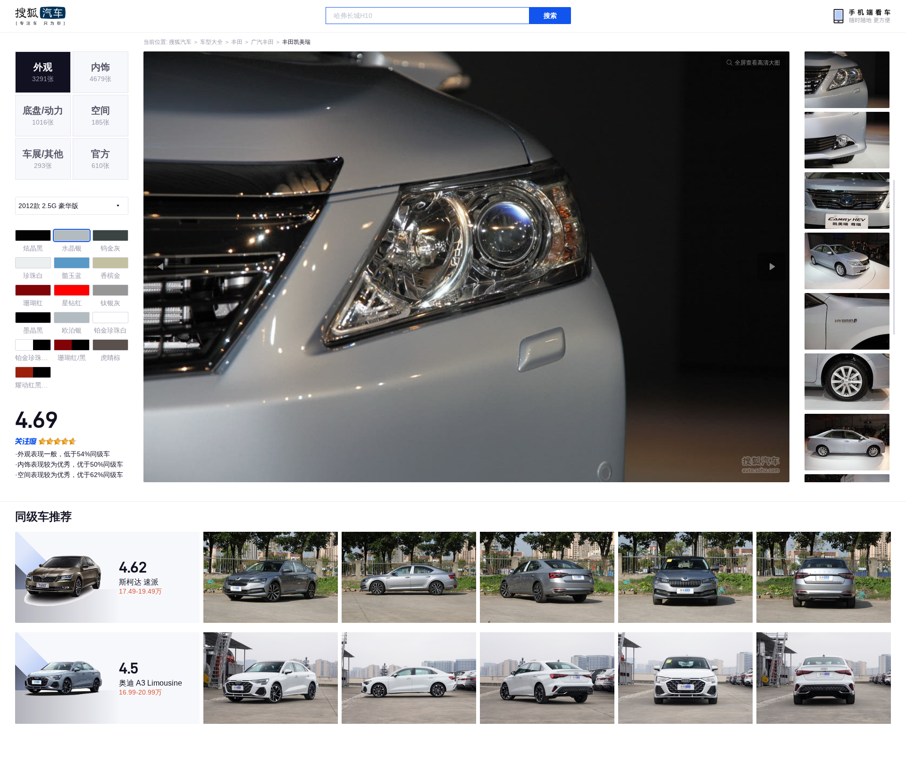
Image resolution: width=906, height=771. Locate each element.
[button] (305, 266)
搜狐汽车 (40, 16)
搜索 (550, 15)
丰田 (237, 42)
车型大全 (211, 42)
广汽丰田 (262, 42)
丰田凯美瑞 (296, 42)
